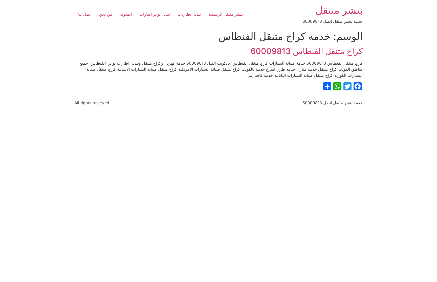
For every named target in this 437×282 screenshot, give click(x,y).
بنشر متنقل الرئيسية (225, 14)
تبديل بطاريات (189, 14)
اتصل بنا (85, 14)
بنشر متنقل (339, 10)
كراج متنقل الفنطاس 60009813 (307, 51)
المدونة (126, 14)
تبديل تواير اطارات (154, 14)
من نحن (105, 14)
